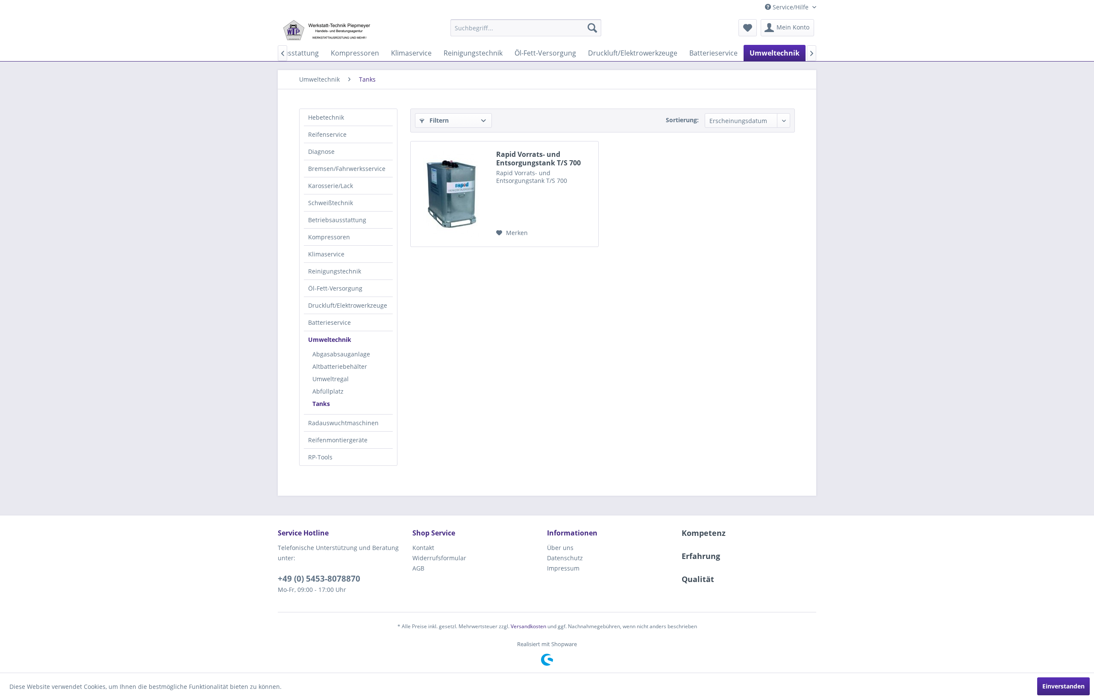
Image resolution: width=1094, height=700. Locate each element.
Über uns (560, 548)
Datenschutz (565, 558)
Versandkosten (528, 626)
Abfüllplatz (328, 391)
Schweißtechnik (330, 203)
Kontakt (423, 548)
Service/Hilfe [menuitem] (790, 7)
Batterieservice (329, 322)
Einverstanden (1063, 686)
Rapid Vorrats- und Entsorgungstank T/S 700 (538, 158)
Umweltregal (330, 379)
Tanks (321, 404)
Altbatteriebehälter (339, 366)
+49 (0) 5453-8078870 (319, 578)
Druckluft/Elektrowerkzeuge (347, 305)
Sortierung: (682, 120)
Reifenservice (327, 134)
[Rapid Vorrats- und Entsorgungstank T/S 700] (451, 194)
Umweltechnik (329, 339)
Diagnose (321, 151)
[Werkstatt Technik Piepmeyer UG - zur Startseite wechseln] (326, 30)
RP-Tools (320, 457)
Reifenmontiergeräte (338, 440)
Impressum (563, 568)
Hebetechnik (326, 117)
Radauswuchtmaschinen (343, 423)
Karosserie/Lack (330, 186)
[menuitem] (525, 27)
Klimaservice (326, 254)
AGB (418, 568)
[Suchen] (592, 27)
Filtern (438, 120)
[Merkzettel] (747, 27)
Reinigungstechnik (334, 271)
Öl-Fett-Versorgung (335, 288)
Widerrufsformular (439, 558)
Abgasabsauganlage (341, 354)
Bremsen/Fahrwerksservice (346, 169)
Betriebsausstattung (337, 220)
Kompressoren (329, 237)
